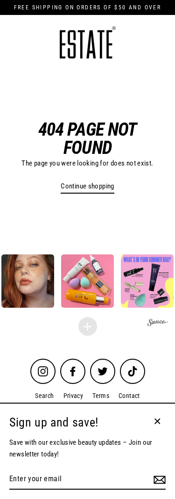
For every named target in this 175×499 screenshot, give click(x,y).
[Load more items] (87, 326)
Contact (129, 395)
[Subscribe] (158, 479)
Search (44, 395)
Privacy (73, 395)
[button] (87, 280)
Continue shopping (87, 186)
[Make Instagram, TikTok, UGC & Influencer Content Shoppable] (157, 324)
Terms (100, 395)
